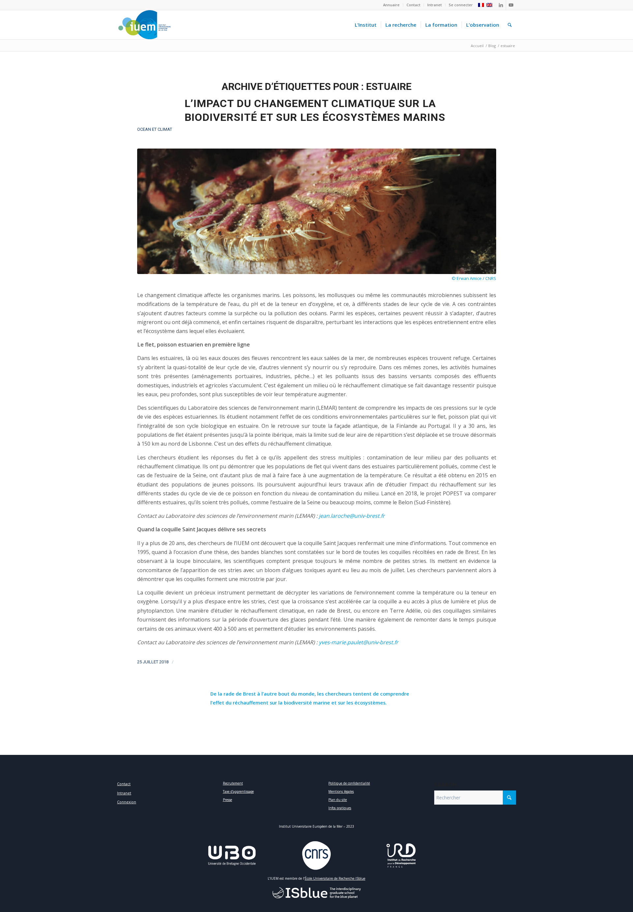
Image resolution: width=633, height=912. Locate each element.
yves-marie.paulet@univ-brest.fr (358, 642)
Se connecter (461, 4)
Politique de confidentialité (349, 783)
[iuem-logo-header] (144, 24)
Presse (227, 799)
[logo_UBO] (232, 855)
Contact (413, 4)
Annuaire (391, 4)
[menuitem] (391, 5)
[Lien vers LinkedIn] (501, 5)
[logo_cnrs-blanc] (316, 855)
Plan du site (337, 799)
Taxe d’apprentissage (238, 791)
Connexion (126, 801)
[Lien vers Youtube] (511, 5)
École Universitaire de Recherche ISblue (335, 878)
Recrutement (233, 783)
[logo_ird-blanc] (401, 855)
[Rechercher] (509, 24)
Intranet (434, 4)
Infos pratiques (339, 808)
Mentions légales (341, 791)
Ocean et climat (154, 129)
